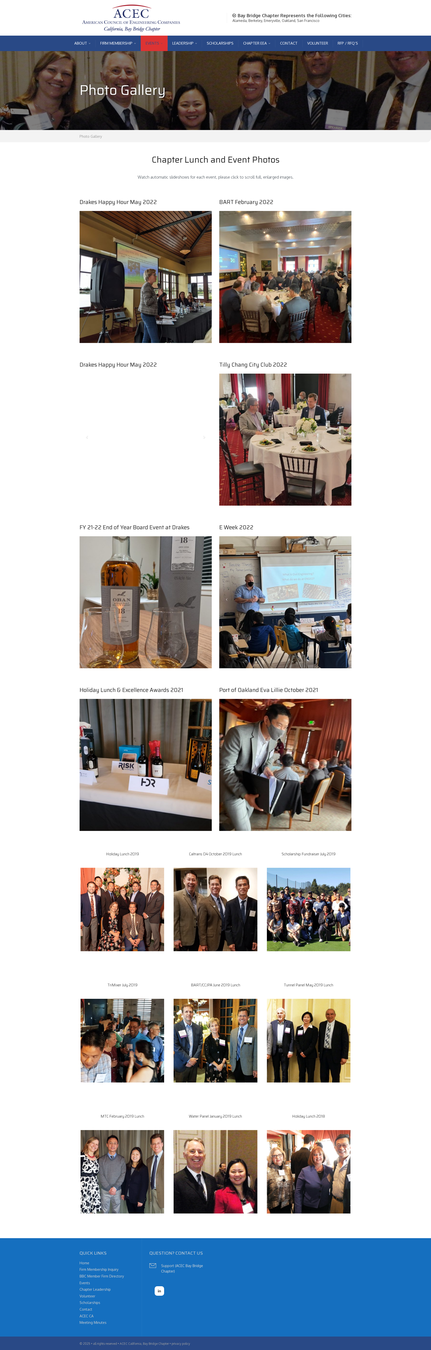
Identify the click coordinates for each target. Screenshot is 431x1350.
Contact (86, 1309)
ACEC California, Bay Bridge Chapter (144, 1344)
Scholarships (90, 1302)
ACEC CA (87, 1316)
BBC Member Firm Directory (102, 1276)
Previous (166, 910)
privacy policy (181, 1344)
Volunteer (87, 1296)
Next (172, 910)
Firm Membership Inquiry (99, 1269)
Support (167, 1266)
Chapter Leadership (95, 1289)
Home (84, 1263)
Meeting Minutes (93, 1322)
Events (85, 1283)
